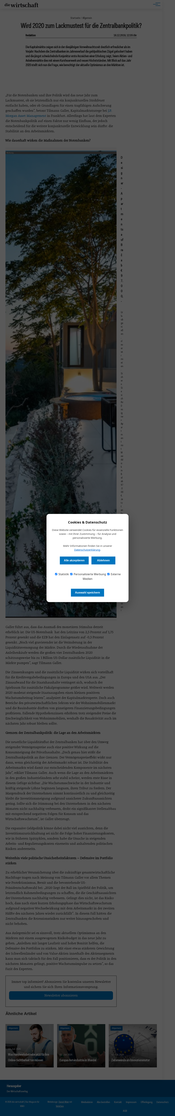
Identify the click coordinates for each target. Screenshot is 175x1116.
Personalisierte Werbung (89, 574)
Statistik (63, 574)
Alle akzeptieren (74, 560)
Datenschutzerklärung (87, 549)
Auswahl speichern (87, 592)
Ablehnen (103, 560)
